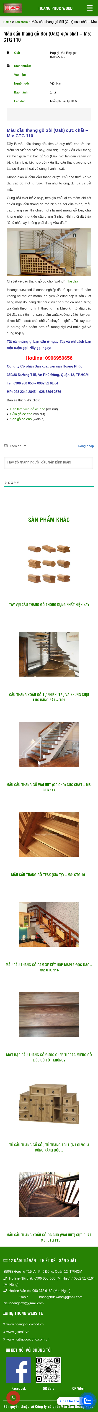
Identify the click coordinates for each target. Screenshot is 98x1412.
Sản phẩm (21, 22)
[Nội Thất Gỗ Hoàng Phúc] (12, 8)
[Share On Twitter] (55, 114)
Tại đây (72, 281)
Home (7, 22)
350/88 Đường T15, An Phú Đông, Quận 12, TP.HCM (42, 1271)
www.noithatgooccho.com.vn (27, 1339)
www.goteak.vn (17, 1332)
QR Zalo (48, 1388)
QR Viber (78, 1388)
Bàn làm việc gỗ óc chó (27, 409)
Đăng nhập (85, 446)
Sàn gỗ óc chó (21, 419)
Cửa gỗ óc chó (21, 414)
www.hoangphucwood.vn (25, 1324)
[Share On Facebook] (40, 114)
